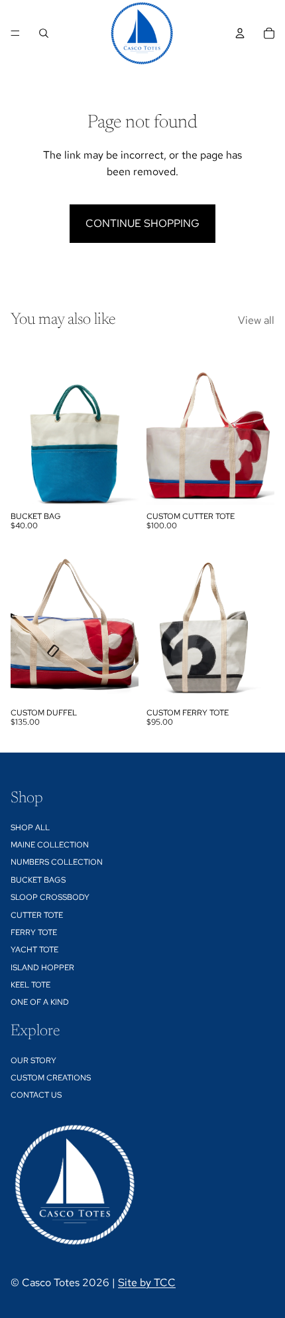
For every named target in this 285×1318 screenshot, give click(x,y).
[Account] (240, 33)
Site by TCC (147, 1282)
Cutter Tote (37, 914)
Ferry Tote (34, 932)
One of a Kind (40, 1002)
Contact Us (36, 1095)
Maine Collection (50, 845)
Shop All (30, 827)
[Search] (43, 33)
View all (256, 320)
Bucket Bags (38, 880)
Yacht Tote (34, 949)
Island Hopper (42, 967)
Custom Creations (51, 1077)
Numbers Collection (57, 862)
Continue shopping (143, 223)
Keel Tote (30, 985)
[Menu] (15, 33)
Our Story (33, 1060)
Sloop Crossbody (50, 897)
